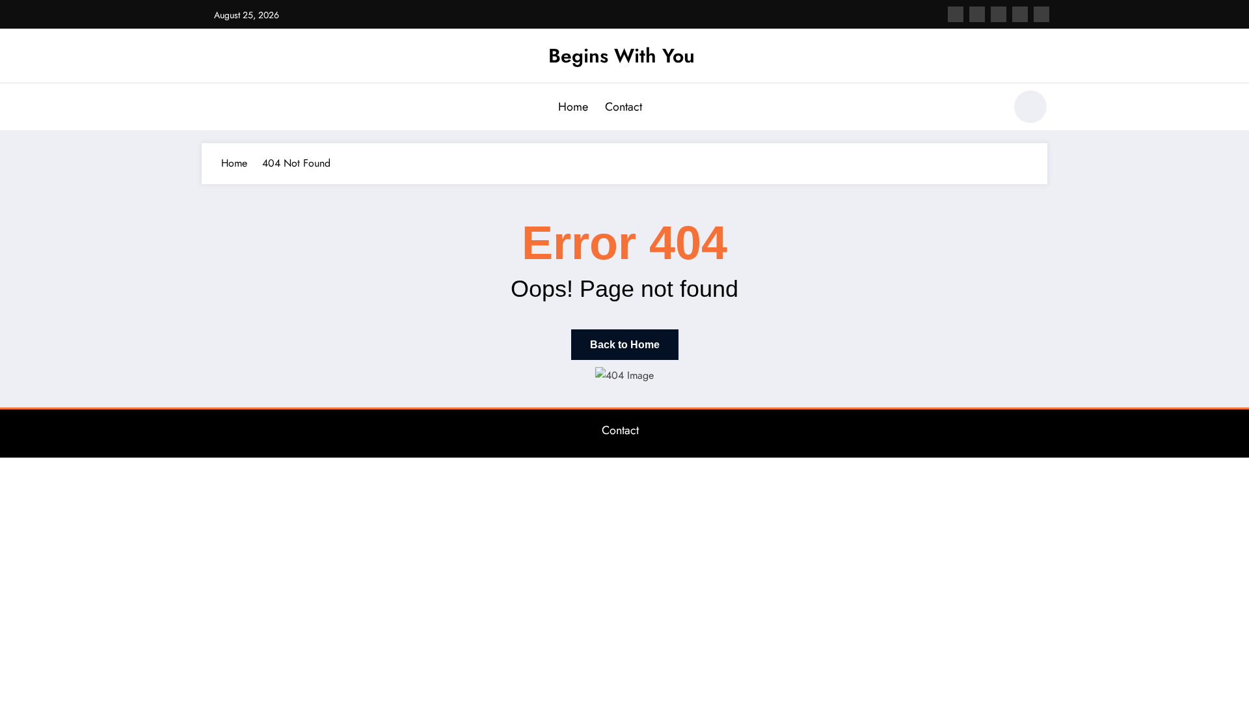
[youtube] (1041, 14)
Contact (623, 106)
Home (573, 106)
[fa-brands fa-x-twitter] (977, 14)
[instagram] (1020, 14)
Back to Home (625, 344)
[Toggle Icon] (211, 108)
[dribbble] (998, 14)
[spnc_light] (1030, 106)
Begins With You (621, 56)
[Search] (988, 108)
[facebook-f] (955, 14)
